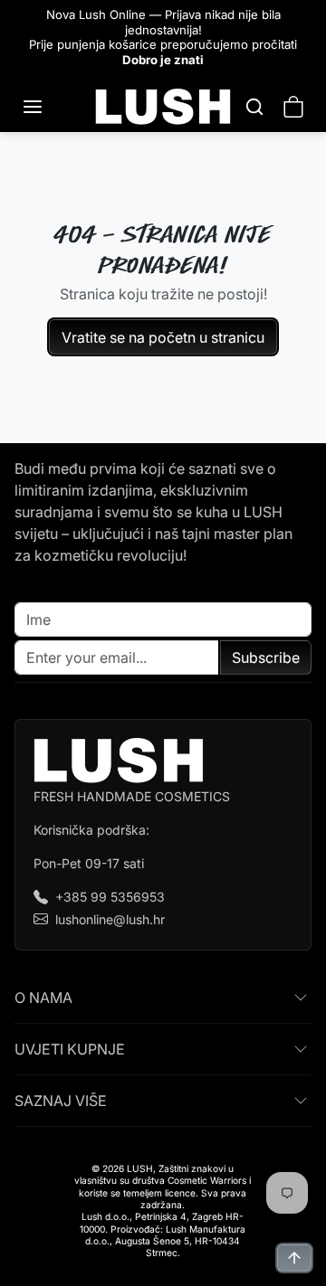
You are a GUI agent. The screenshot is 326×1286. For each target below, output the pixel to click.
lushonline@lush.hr (110, 919)
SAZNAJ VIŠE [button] (60, 1101)
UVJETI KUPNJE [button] (69, 1049)
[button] (51, 106)
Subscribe (266, 657)
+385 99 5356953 (110, 896)
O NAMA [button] (43, 997)
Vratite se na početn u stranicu (163, 337)
